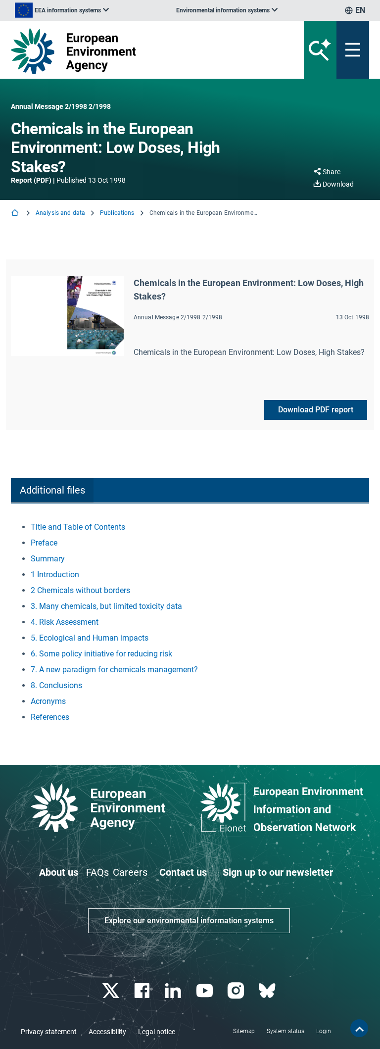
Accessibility (107, 1032)
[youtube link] (205, 991)
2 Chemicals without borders (80, 590)
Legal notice (156, 1032)
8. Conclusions (56, 685)
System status (285, 1031)
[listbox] (62, 10)
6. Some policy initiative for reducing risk (101, 653)
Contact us (183, 872)
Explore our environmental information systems (189, 920)
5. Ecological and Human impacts (89, 638)
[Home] (16, 213)
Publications (117, 212)
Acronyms (48, 701)
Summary (48, 558)
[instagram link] (236, 991)
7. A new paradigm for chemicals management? (114, 669)
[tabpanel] (190, 622)
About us (58, 872)
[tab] (52, 490)
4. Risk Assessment (64, 622)
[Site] (128, 51)
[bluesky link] (268, 991)
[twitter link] (111, 991)
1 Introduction (55, 574)
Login (323, 1031)
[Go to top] (359, 1028)
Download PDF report (315, 409)
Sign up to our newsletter (278, 872)
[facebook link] (143, 991)
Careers (130, 872)
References (50, 717)
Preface (44, 543)
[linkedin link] (174, 991)
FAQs (97, 872)
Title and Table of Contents (78, 527)
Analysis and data (60, 212)
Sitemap (244, 1031)
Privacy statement (49, 1032)
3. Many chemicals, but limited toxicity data (106, 606)
